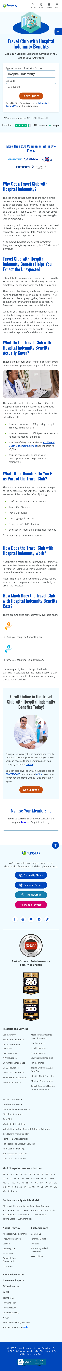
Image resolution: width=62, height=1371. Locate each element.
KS (15, 1178)
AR (12, 1174)
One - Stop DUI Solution (14, 1158)
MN (47, 1178)
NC (13, 1182)
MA (27, 1178)
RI (13, 1187)
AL (8, 1174)
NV (41, 1182)
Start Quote (31, 96)
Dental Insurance (39, 1053)
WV (55, 1187)
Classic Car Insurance (13, 1072)
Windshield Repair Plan (14, 1124)
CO (25, 1174)
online (29, 764)
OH (50, 1182)
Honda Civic (51, 1210)
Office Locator (11, 1286)
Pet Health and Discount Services (19, 1143)
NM (36, 1182)
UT (33, 1187)
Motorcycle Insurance (13, 1039)
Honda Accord (36, 1210)
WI (51, 1187)
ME (37, 1178)
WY (4, 1191)
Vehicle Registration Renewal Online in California (26, 1129)
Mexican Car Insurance (42, 1081)
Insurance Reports (13, 1280)
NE (23, 1182)
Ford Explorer (42, 1206)
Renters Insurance (12, 1082)
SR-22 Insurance (11, 1067)
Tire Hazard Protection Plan (16, 1134)
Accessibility (37, 1256)
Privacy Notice (9, 1307)
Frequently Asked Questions (39, 1250)
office (39, 774)
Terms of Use (12, 106)
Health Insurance (39, 1048)
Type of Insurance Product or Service (24, 68)
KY (19, 1178)
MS (4, 1182)
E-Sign (6, 1317)
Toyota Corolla (10, 1218)
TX (29, 1187)
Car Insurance (9, 1034)
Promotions (8, 1253)
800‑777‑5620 (13, 774)
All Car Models (25, 1218)
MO (52, 1178)
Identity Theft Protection (42, 1076)
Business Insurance (12, 1099)
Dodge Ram (28, 1206)
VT (42, 1187)
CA (21, 1174)
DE (38, 1174)
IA (55, 1174)
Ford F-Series (9, 1210)
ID (4, 1178)
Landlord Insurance (12, 1104)
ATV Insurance (10, 1057)
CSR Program (9, 1248)
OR (4, 1187)
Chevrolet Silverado (12, 1206)
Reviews (35, 1243)
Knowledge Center (13, 1274)
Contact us (36, 1233)
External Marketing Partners (16, 1322)
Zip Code (10, 80)
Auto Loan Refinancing (14, 1148)
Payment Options (39, 1238)
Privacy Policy (44, 103)
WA (46, 1187)
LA (23, 1178)
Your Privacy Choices (13, 1327)
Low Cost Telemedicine (42, 1057)
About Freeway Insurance (15, 1233)
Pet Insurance (37, 1062)
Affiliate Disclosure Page (31, 1354)
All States (12, 1191)
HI (51, 1174)
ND (18, 1182)
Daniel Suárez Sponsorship (9, 1260)
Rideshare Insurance (13, 1114)
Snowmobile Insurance (14, 1062)
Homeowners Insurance (14, 1077)
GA (46, 1174)
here (23, 822)
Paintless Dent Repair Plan (15, 1138)
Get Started (31, 790)
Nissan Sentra (25, 1214)
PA (8, 1187)
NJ (32, 1182)
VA (38, 1187)
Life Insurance (38, 1043)
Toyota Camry (39, 1214)
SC (16, 1187)
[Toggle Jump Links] (58, 31)
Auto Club (7, 1119)
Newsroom (8, 1266)
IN (11, 1178)
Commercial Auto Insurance (16, 1109)
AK (4, 1174)
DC (34, 1174)
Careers (6, 1243)
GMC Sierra (22, 1210)
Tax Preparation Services (15, 1153)
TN (25, 1187)
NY (46, 1182)
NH (27, 1182)
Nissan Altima (9, 1214)
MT (9, 1182)
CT (30, 1174)
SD (20, 1187)
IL (7, 1178)
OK (55, 1182)
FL (43, 1174)
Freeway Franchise (12, 1238)
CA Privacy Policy (11, 1312)
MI (42, 1178)
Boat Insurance (10, 1053)
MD (32, 1178)
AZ (17, 1174)
